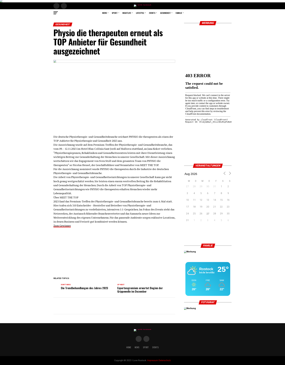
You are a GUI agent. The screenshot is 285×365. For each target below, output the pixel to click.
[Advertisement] (114, 251)
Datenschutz (165, 360)
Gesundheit (165, 12)
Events (152, 12)
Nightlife (126, 12)
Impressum (152, 360)
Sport (115, 12)
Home (128, 347)
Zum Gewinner (62, 225)
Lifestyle (140, 12)
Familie (179, 12)
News (104, 12)
